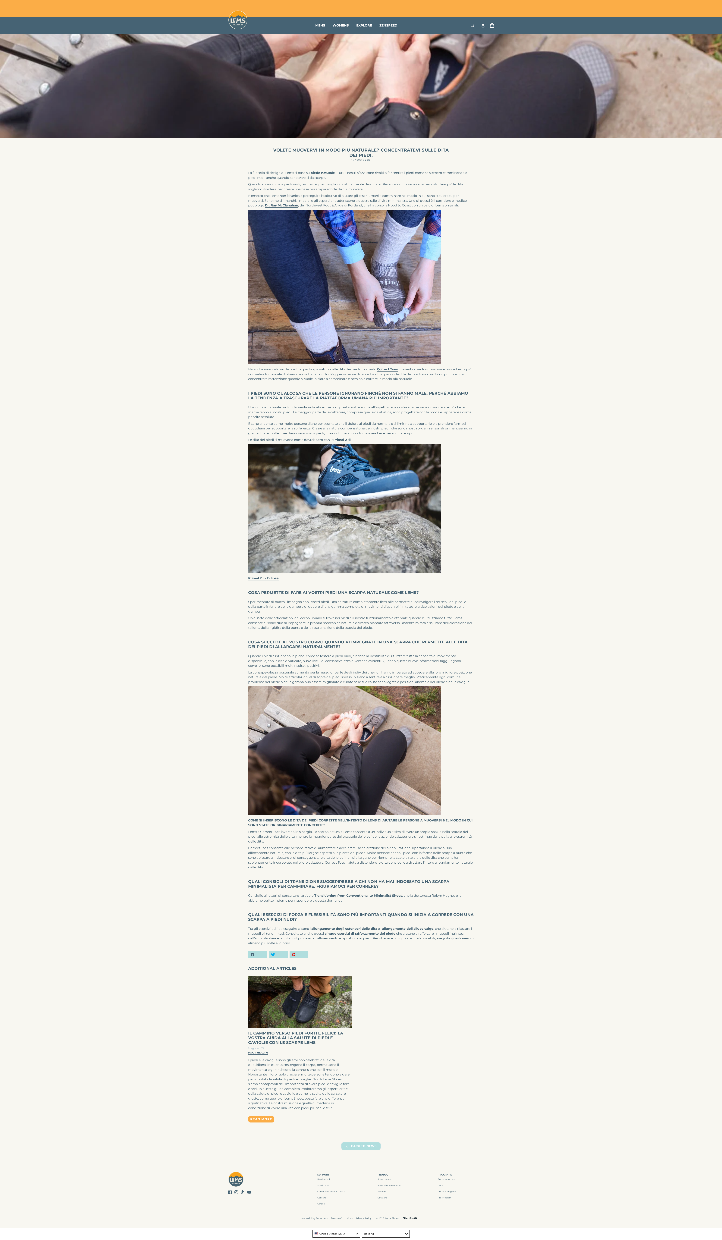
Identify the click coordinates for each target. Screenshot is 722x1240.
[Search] (472, 25)
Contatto (322, 1197)
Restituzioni (323, 1179)
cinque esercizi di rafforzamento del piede (360, 933)
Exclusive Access (446, 1179)
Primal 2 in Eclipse (263, 578)
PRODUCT (384, 1174)
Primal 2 (340, 440)
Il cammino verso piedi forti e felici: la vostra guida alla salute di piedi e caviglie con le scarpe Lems (295, 1038)
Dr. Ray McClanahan (281, 205)
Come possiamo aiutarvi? (331, 1191)
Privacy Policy (364, 1218)
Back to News (363, 1146)
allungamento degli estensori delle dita (344, 929)
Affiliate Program (447, 1191)
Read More (261, 1119)
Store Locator (469, 4)
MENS (320, 25)
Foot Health (258, 1052)
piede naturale (323, 173)
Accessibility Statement (314, 1218)
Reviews (382, 1191)
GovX (440, 1185)
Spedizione (323, 1185)
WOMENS (341, 25)
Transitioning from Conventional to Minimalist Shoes (358, 895)
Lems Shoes (392, 1218)
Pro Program (444, 1197)
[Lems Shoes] (236, 1179)
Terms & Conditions (342, 1218)
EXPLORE (364, 25)
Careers (321, 1203)
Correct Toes (387, 369)
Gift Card (382, 1197)
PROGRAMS (445, 1174)
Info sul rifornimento (389, 1185)
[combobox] (336, 1234)
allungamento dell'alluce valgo (407, 929)
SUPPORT (323, 1174)
